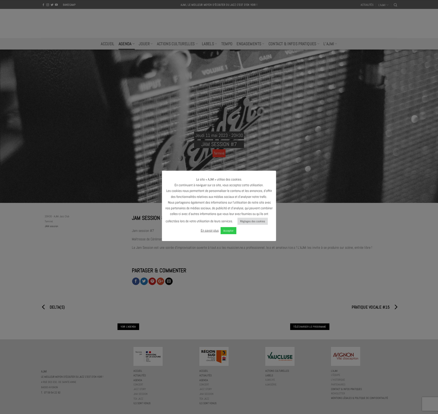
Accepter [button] (228, 231)
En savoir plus (210, 230)
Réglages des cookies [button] (252, 221)
